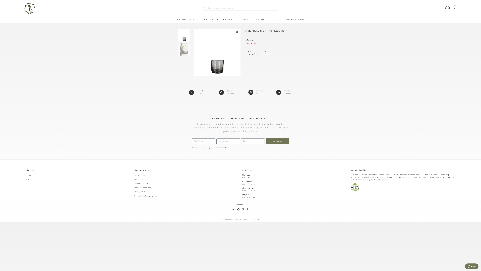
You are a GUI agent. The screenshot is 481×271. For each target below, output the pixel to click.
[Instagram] (243, 210)
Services (275, 19)
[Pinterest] (248, 210)
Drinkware (258, 54)
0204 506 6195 (248, 184)
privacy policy (222, 148)
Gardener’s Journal (294, 19)
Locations (245, 19)
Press (28, 179)
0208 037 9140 (248, 191)
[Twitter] (233, 210)
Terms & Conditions (142, 188)
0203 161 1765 (248, 197)
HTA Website (382, 180)
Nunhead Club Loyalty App (145, 196)
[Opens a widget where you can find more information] (471, 266)
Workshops (227, 19)
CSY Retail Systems (252, 219)
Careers (29, 175)
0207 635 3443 (248, 177)
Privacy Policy (140, 192)
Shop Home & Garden (185, 19)
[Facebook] (238, 210)
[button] (237, 32)
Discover (260, 19)
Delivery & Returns (142, 183)
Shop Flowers (209, 19)
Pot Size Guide (140, 179)
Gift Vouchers (140, 175)
